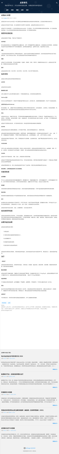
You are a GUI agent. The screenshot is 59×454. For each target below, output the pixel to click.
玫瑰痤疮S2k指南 (6, 392)
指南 (17, 10)
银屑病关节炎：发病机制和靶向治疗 (12, 374)
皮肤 (7, 10)
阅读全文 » (55, 369)
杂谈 (27, 10)
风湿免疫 (4, 302)
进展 (22, 10)
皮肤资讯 (23, 3)
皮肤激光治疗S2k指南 (8, 428)
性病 (12, 10)
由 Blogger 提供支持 (30, 448)
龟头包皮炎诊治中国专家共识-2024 (12, 356)
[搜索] (57, 3)
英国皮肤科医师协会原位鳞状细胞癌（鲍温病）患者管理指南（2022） (22, 410)
